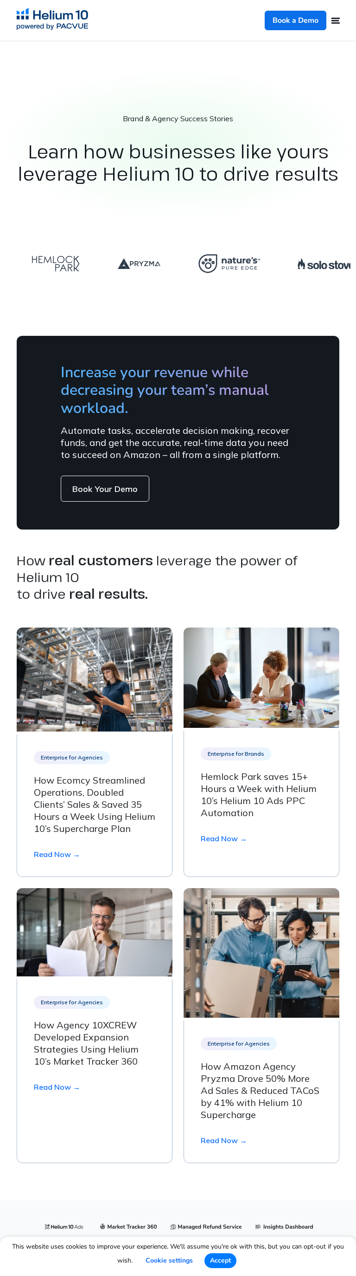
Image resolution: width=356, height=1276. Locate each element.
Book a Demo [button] (295, 20)
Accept (220, 1260)
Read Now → (57, 854)
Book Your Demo (105, 489)
